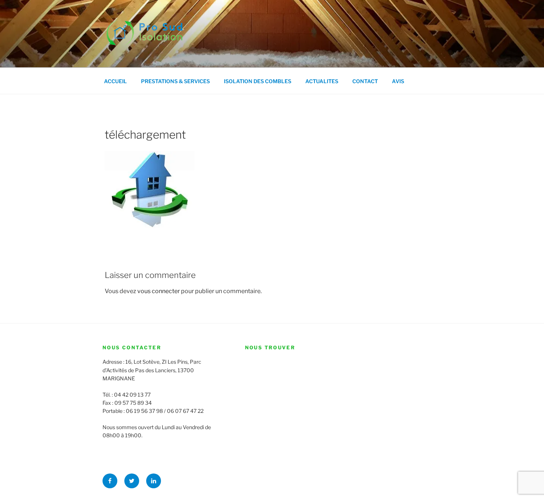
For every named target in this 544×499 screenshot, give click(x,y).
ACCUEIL (115, 81)
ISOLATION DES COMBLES (257, 81)
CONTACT (365, 81)
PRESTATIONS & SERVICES (175, 81)
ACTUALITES (321, 81)
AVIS (398, 81)
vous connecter (158, 291)
